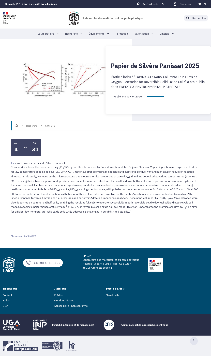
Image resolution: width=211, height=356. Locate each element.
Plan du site (113, 295)
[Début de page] (195, 341)
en (204, 4)
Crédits (58, 295)
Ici (13, 163)
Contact (7, 295)
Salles (6, 300)
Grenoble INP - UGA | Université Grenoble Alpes (31, 3)
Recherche (31, 125)
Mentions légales (64, 300)
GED (5, 305)
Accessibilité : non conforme (71, 305)
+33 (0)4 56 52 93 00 (47, 262)
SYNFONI (50, 125)
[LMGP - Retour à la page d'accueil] (73, 18)
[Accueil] (16, 126)
